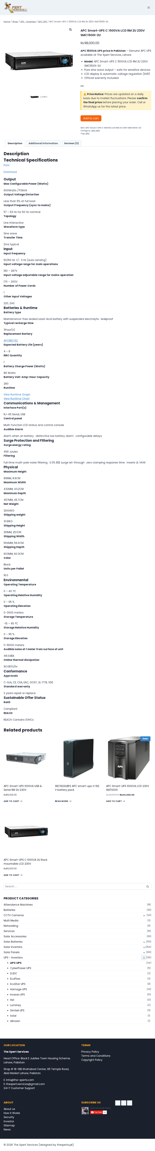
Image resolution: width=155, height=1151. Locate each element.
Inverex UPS (17, 994)
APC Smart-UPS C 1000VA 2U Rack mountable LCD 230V (25, 862)
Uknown (15, 1021)
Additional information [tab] (43, 143)
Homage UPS (18, 989)
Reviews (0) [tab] (71, 143)
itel (12, 1000)
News (7, 1129)
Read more (61, 801)
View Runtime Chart (17, 398)
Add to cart (91, 118)
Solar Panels (12, 952)
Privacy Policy (90, 1052)
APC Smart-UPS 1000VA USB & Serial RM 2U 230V (23, 788)
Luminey (15, 1005)
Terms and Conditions (95, 1056)
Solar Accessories (15, 936)
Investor (9, 1121)
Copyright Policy (91, 1060)
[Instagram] (129, 1103)
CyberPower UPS (20, 968)
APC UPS (95, 131)
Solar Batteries (13, 942)
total (13, 1016)
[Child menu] (144, 915)
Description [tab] (15, 143)
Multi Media (11, 920)
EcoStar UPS (17, 984)
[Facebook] (117, 1103)
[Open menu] (148, 7)
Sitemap (9, 1125)
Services (9, 931)
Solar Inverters (13, 947)
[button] (70, 29)
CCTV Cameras (14, 915)
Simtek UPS (17, 1010)
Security (9, 1117)
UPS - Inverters (13, 957)
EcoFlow (15, 979)
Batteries (9, 910)
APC (88, 133)
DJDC (13, 973)
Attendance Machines (18, 905)
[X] (123, 1103)
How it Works (12, 1113)
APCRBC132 (11, 340)
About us (9, 1109)
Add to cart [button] (11, 801)
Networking (11, 926)
